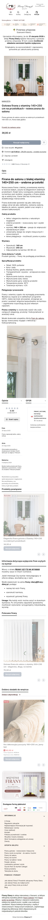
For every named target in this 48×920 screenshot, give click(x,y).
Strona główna (6, 20)
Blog (6, 887)
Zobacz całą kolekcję (10, 695)
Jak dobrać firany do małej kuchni (16, 883)
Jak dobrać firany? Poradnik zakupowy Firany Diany (23, 881)
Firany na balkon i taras (12, 860)
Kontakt (7, 832)
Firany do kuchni (10, 858)
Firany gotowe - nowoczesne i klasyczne (19, 851)
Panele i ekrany (10, 862)
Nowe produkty (10, 869)
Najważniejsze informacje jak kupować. (18, 826)
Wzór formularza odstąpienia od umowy (18, 839)
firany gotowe (28, 898)
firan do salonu (37, 318)
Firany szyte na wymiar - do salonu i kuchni (20, 853)
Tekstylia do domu (11, 871)
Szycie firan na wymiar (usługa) (15, 866)
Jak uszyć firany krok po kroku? (16, 885)
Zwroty (7, 841)
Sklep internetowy (21, 917)
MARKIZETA (6, 101)
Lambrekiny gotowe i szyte (14, 864)
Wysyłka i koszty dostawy (13, 837)
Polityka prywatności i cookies (15, 834)
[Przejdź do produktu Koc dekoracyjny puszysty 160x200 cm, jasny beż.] (24, 721)
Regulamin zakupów (11, 823)
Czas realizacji (9, 830)
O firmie (7, 821)
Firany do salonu (10, 855)
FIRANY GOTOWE (19, 20)
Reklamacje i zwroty (11, 828)
